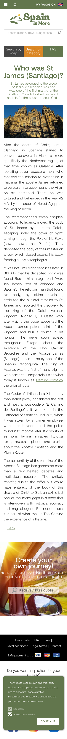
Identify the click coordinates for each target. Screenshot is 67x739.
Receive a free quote (36, 590)
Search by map (13, 51)
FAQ (53, 49)
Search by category (33, 51)
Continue (48, 721)
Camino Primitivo (49, 380)
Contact (55, 646)
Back (11, 528)
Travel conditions (17, 646)
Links (46, 640)
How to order (22, 640)
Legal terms (39, 646)
